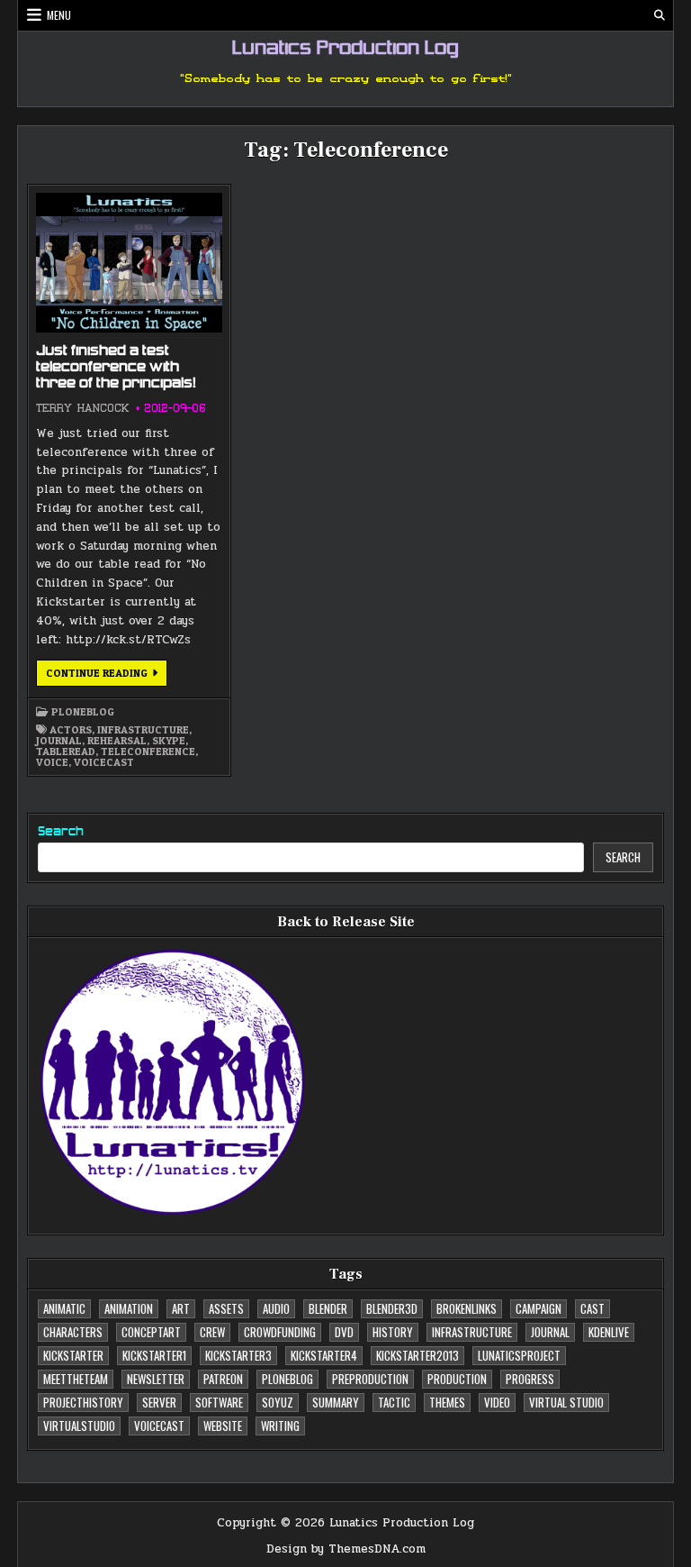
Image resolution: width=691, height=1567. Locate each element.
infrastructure (143, 729)
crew (212, 1332)
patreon (223, 1379)
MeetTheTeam (75, 1379)
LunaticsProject (519, 1355)
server (159, 1402)
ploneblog (82, 711)
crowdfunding (280, 1332)
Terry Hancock (82, 408)
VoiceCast (104, 762)
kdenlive (608, 1332)
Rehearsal (117, 740)
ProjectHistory (83, 1402)
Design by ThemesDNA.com (346, 1549)
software (219, 1402)
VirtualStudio (79, 1426)
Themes (447, 1402)
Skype (168, 740)
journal (59, 740)
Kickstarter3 (238, 1355)
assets (226, 1308)
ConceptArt (151, 1332)
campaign (538, 1308)
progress (530, 1379)
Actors (70, 729)
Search (61, 832)
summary (335, 1402)
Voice (52, 762)
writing (280, 1426)
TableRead (65, 751)
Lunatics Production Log (345, 49)
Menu (59, 15)
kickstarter (73, 1355)
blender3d (391, 1308)
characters (73, 1332)
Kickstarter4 (324, 1355)
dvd (344, 1332)
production (457, 1379)
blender (328, 1308)
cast (592, 1308)
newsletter (155, 1379)
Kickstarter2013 (417, 1355)
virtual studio (566, 1402)
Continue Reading (106, 676)
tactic (394, 1402)
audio (276, 1308)
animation (128, 1308)
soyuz (277, 1402)
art (181, 1308)
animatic (64, 1308)
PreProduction (370, 1379)
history (392, 1332)
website (222, 1426)
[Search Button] (659, 15)
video (497, 1402)
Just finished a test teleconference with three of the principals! (116, 367)
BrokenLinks (466, 1308)
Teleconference (148, 751)
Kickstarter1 (154, 1355)
